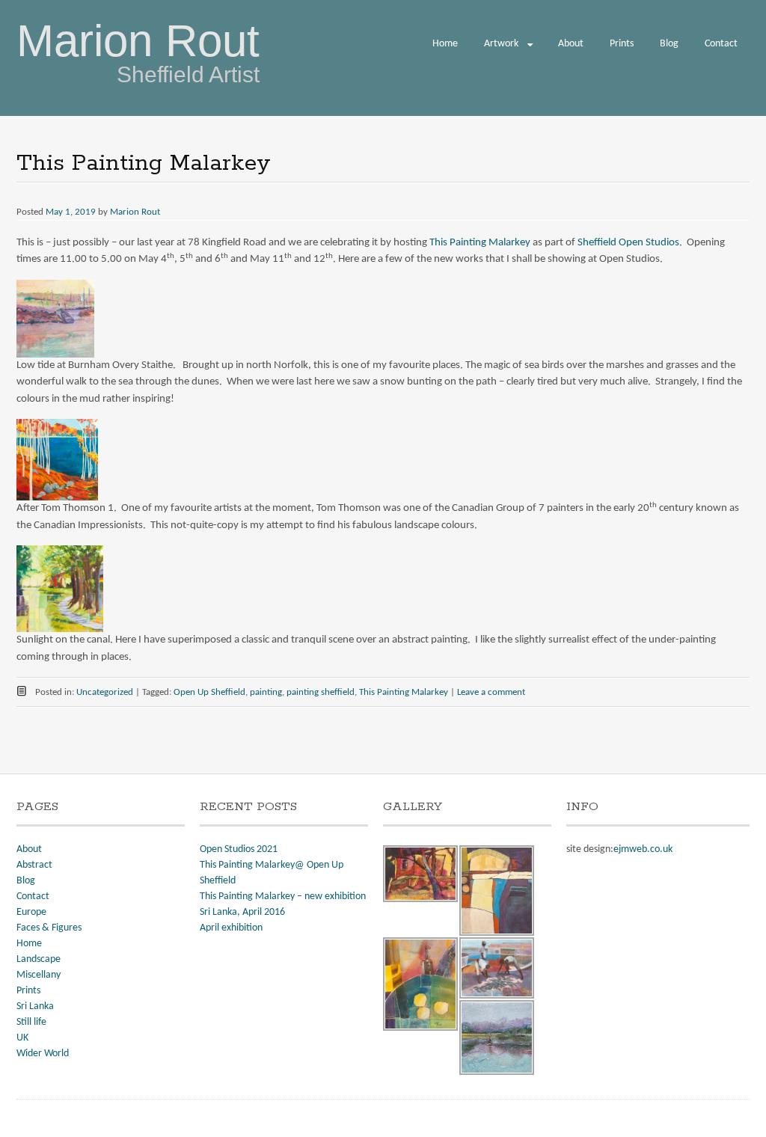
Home (445, 43)
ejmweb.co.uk (642, 849)
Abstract (34, 865)
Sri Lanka (35, 1006)
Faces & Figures (49, 928)
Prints (622, 43)
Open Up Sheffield (209, 692)
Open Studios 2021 (239, 849)
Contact (721, 43)
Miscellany (38, 975)
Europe (31, 912)
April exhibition (231, 928)
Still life (31, 1022)
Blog (669, 43)
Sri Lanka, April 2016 (242, 912)
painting (266, 692)
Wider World (42, 1053)
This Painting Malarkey (479, 242)
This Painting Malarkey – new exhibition (283, 896)
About (570, 43)
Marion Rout (138, 41)
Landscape (38, 959)
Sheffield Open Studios (628, 242)
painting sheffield (321, 692)
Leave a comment (491, 692)
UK (22, 1037)
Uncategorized (104, 692)
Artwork (501, 43)
